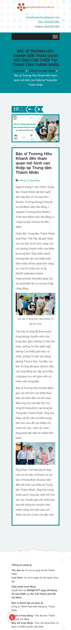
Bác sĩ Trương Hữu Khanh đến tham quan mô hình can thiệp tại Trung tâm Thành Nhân (34, 163)
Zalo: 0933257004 (48, 22)
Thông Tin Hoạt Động (42, 70)
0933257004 (52, 26)
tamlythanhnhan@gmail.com (42, 17)
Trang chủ (18, 70)
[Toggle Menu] (55, 36)
